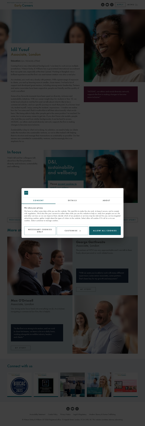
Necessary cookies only (40, 230)
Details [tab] (72, 200)
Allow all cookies (105, 231)
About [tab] (106, 200)
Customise (71, 231)
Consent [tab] (38, 200)
